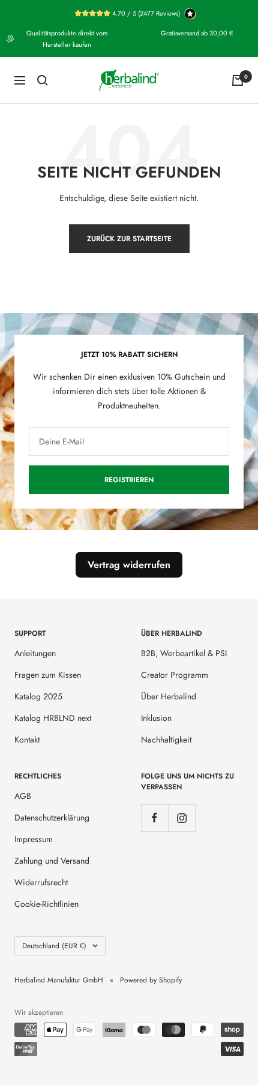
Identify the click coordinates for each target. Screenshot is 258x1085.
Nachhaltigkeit (166, 740)
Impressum (33, 839)
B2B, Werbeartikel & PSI (184, 653)
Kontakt (27, 740)
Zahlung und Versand (51, 861)
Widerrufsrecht (41, 882)
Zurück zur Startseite (129, 238)
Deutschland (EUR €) (54, 945)
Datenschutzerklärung (51, 817)
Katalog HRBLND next (52, 718)
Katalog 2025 (38, 696)
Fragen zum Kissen (47, 675)
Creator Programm (174, 675)
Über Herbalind (168, 696)
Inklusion (156, 718)
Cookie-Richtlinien (46, 904)
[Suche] (42, 80)
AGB (22, 796)
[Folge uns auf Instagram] (181, 817)
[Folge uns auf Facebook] (154, 817)
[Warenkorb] (238, 80)
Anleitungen (35, 653)
